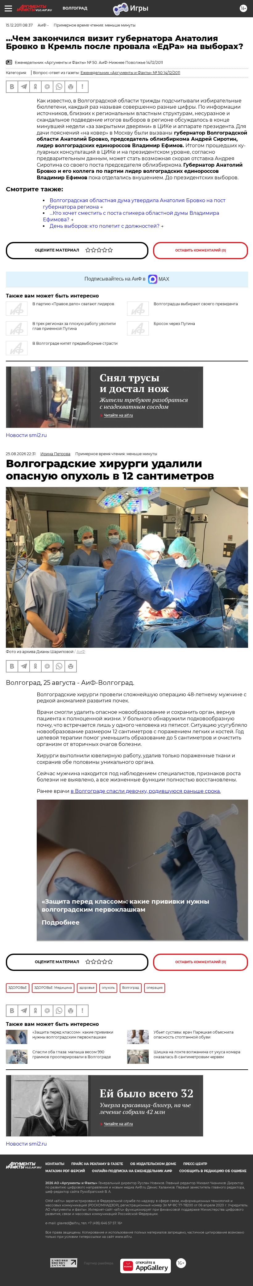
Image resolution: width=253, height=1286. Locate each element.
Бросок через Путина (174, 323)
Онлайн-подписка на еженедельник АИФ (132, 1171)
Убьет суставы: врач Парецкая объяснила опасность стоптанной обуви (194, 1034)
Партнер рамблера (98, 1263)
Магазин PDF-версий (65, 1171)
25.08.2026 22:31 (20, 454)
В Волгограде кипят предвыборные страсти (75, 343)
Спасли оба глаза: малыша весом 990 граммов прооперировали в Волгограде (71, 1054)
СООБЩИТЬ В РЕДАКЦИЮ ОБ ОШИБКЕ (213, 1171)
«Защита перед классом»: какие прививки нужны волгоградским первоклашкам (125, 905)
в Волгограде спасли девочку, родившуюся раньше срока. (146, 791)
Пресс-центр (195, 1164)
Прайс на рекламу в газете (97, 1164)
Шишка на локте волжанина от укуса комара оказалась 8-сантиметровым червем (197, 1054)
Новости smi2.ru (26, 435)
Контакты (54, 1164)
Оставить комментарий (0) (200, 250)
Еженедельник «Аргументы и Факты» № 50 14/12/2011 (130, 72)
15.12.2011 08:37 (19, 25)
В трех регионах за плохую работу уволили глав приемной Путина (74, 326)
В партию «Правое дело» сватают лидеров (73, 304)
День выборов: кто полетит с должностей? (105, 226)
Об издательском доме (153, 1164)
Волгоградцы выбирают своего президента (196, 304)
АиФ (81, 651)
